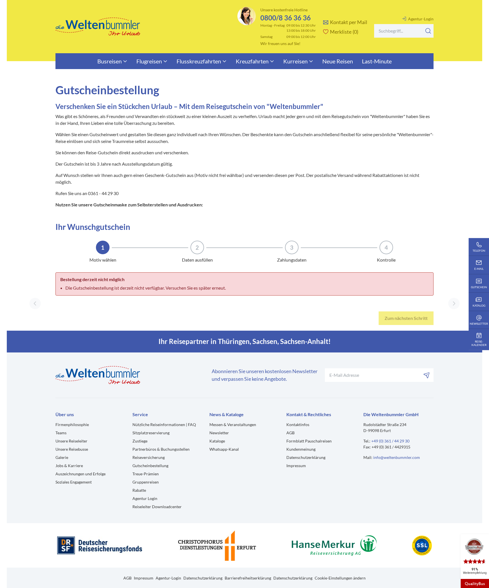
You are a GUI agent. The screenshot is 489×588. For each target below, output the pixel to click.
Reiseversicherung (148, 457)
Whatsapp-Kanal (224, 449)
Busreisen (109, 61)
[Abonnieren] (426, 375)
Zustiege (139, 441)
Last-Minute (377, 61)
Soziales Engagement (73, 482)
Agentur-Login (421, 18)
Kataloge (217, 441)
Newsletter (219, 432)
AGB (290, 432)
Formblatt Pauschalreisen (309, 441)
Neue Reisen (337, 61)
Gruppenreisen (145, 482)
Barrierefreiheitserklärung (248, 578)
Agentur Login (144, 498)
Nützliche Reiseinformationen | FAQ (164, 424)
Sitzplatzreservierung (151, 432)
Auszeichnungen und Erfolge (80, 473)
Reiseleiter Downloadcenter (157, 506)
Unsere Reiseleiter (71, 441)
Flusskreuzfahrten (199, 61)
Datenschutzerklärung (305, 457)
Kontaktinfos (297, 424)
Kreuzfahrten (252, 61)
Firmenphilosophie (72, 424)
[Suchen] (428, 30)
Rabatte (139, 490)
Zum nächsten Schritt (406, 318)
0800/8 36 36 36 (285, 18)
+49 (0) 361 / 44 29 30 (390, 441)
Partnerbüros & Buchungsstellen (161, 449)
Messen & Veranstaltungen (232, 424)
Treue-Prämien (145, 473)
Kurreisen (295, 61)
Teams (61, 432)
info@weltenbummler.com (396, 457)
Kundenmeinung (301, 449)
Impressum (296, 465)
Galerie (61, 457)
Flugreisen (149, 61)
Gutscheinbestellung (150, 465)
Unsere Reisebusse (71, 449)
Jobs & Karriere (69, 465)
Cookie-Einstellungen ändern (340, 578)
